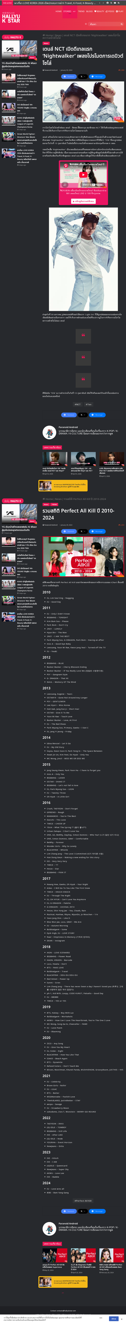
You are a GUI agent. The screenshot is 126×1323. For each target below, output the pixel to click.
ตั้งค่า (48, 1320)
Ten (89, 404)
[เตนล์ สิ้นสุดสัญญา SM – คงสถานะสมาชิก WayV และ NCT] (83, 459)
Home (49, 35)
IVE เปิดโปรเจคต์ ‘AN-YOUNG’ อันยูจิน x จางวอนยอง (27, 107)
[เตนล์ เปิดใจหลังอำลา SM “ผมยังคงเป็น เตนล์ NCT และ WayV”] (55, 459)
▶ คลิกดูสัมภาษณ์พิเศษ (83, 201)
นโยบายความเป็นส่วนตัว (90, 1317)
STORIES (69, 11)
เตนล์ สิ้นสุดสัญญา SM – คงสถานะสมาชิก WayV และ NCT (81, 469)
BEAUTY (100, 11)
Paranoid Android (50, 70)
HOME (59, 11)
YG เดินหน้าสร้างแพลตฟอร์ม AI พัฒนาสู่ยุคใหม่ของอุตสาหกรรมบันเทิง (19, 65)
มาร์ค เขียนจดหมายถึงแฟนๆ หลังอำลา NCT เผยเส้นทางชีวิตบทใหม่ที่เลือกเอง (111, 470)
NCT (78, 404)
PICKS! (111, 11)
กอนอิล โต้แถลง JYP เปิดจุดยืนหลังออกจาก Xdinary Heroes (46, 3)
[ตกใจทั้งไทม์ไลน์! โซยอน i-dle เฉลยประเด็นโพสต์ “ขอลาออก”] (8, 94)
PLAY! (120, 11)
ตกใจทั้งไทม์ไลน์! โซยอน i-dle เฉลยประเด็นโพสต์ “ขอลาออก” (26, 94)
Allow (113, 1318)
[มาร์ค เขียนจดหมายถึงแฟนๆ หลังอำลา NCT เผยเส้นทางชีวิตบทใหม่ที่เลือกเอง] (111, 459)
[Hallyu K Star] (11, 17)
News (58, 35)
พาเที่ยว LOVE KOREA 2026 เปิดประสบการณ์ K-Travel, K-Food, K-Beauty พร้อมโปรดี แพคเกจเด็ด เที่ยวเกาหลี (27, 156)
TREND (81, 11)
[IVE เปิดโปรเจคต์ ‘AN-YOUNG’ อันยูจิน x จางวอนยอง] (8, 107)
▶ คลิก (77, 486)
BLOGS (89, 11)
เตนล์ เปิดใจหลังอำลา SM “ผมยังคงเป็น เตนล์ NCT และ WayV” (54, 469)
